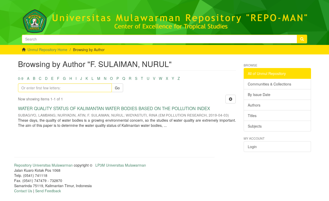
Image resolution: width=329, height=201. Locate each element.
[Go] (302, 39)
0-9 (20, 78)
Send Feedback (48, 190)
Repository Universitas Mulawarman (43, 165)
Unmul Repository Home (47, 49)
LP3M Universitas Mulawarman (120, 165)
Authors (254, 105)
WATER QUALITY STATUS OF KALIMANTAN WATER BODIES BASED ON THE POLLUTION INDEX (114, 108)
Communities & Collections (269, 84)
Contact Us (23, 190)
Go (117, 87)
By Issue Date (259, 94)
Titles (252, 115)
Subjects (255, 126)
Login (252, 146)
